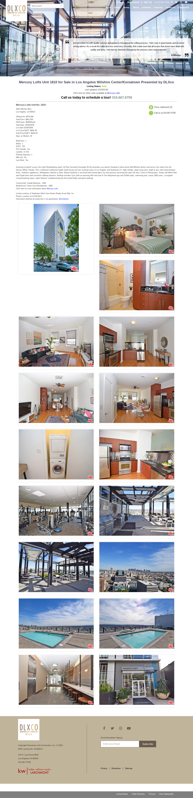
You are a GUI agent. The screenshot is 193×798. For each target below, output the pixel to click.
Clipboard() (183, 7)
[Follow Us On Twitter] (176, 2)
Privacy (104, 768)
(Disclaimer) (64, 199)
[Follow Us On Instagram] (181, 2)
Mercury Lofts (113, 93)
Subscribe (147, 744)
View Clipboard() (166, 794)
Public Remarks (138, 794)
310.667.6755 (162, 2)
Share (121, 2)
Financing (158, 7)
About (108, 7)
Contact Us (170, 7)
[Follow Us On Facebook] (171, 2)
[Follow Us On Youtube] (186, 2)
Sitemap (128, 768)
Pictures (152, 794)
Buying (126, 7)
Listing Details (122, 794)
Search (117, 7)
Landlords (146, 7)
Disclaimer (116, 768)
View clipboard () (163, 107)
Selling (136, 7)
